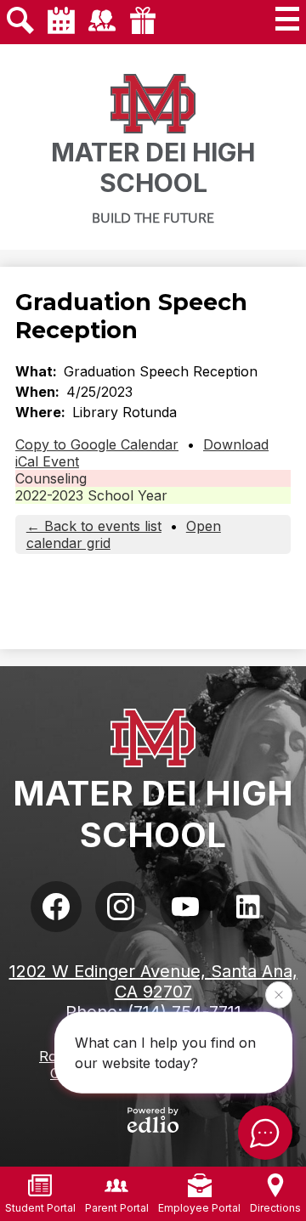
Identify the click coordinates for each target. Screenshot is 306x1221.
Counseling (51, 478)
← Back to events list (94, 525)
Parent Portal (117, 1207)
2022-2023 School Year (91, 495)
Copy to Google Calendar (96, 444)
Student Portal (40, 1207)
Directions (275, 1207)
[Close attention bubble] (278, 994)
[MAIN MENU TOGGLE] (287, 18)
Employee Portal (199, 1207)
